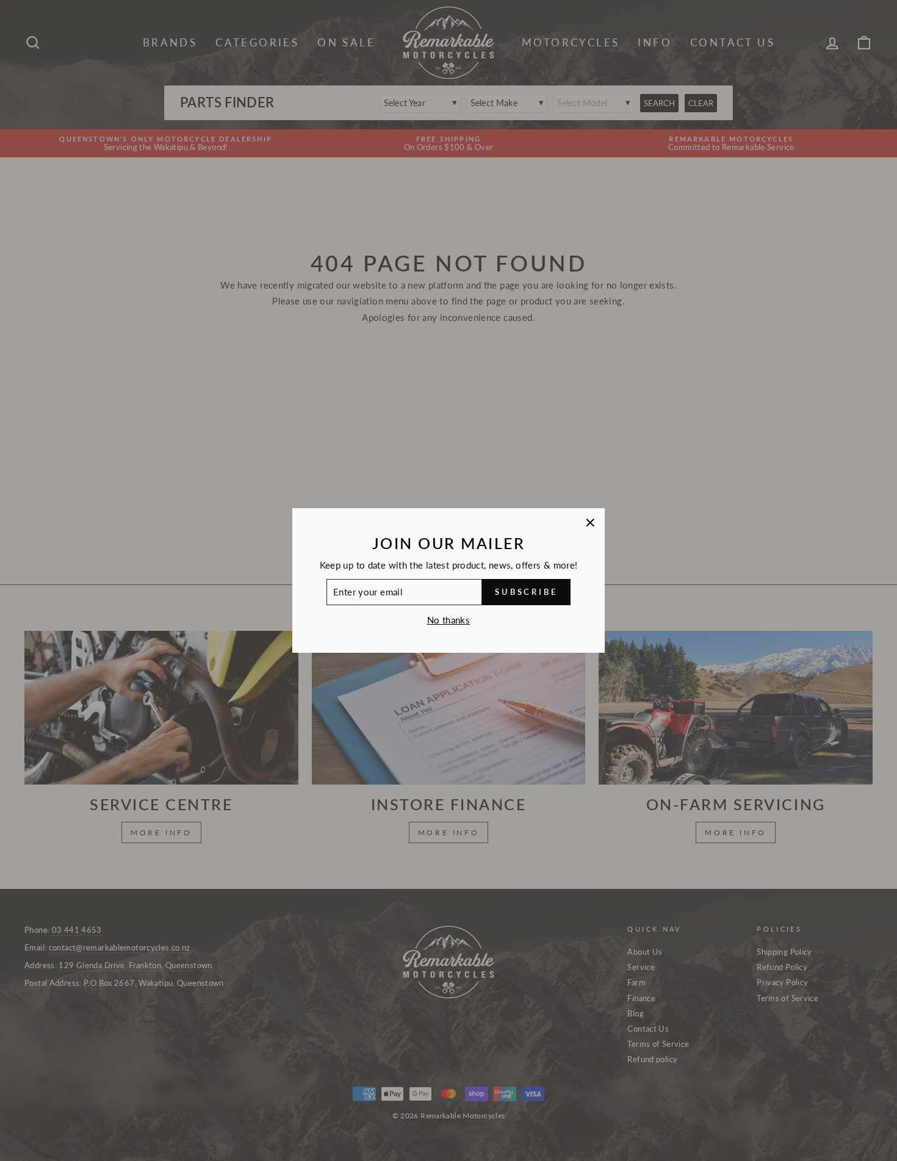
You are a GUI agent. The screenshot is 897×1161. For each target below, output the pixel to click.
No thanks (448, 619)
